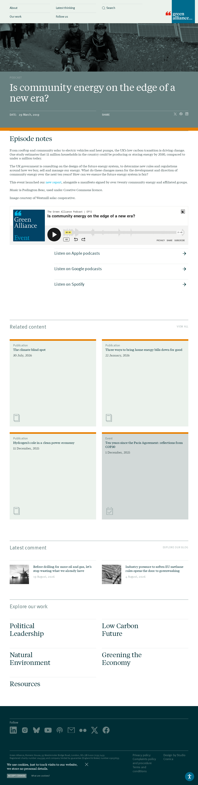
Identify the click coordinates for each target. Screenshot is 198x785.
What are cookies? (40, 775)
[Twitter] (176, 114)
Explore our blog (175, 547)
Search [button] (110, 7)
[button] (122, 7)
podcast (16, 77)
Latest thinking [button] (65, 7)
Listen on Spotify (69, 284)
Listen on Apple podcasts (77, 253)
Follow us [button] (62, 16)
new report (53, 182)
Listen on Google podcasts (78, 268)
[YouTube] (48, 731)
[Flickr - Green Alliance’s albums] (82, 730)
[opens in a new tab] (24, 731)
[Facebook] (181, 114)
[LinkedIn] (186, 114)
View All (182, 326)
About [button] (13, 7)
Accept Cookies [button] (16, 775)
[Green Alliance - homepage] (180, 12)
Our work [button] (15, 16)
